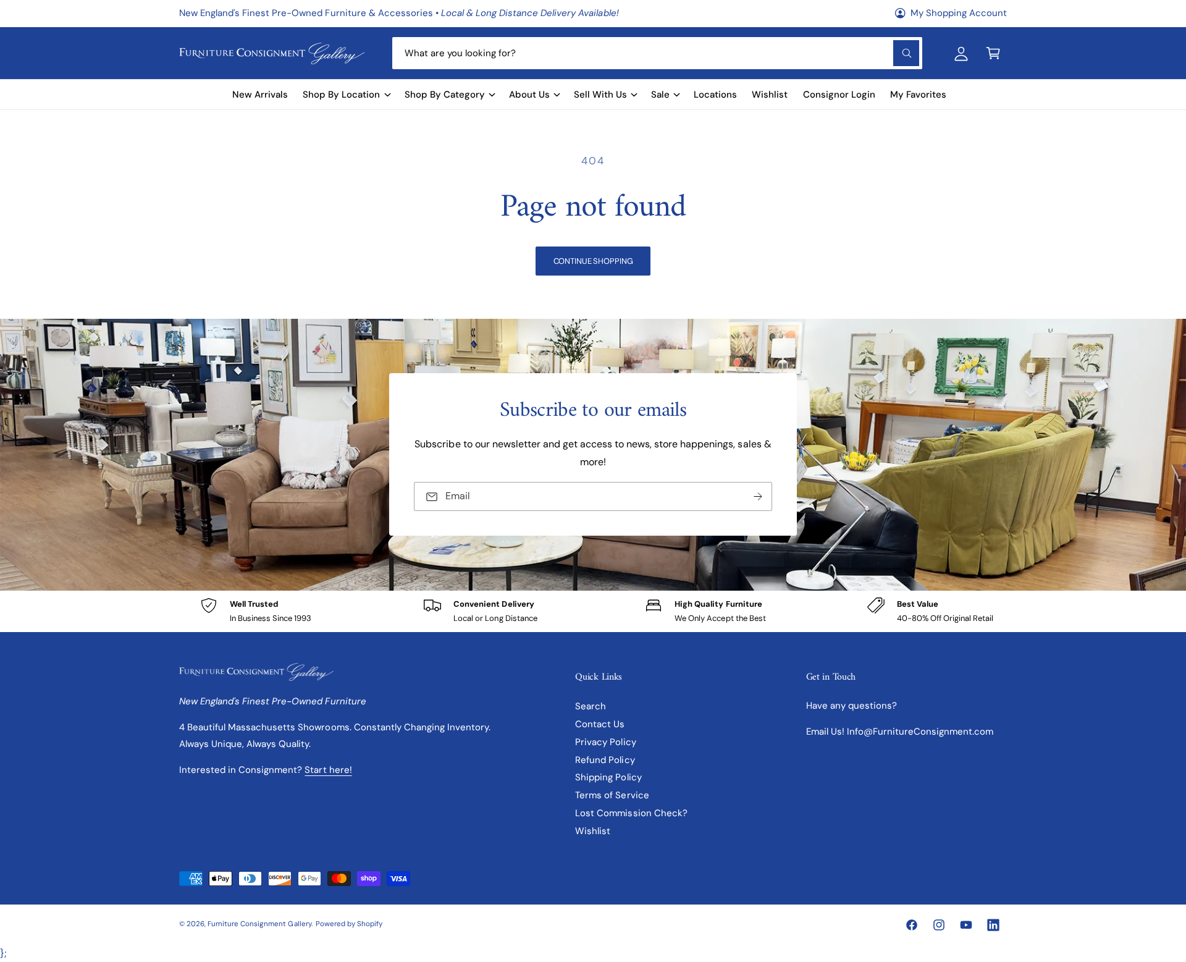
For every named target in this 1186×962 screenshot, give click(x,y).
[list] (593, 611)
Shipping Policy (608, 777)
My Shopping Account (959, 13)
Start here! (328, 770)
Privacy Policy (605, 742)
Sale (660, 94)
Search (590, 706)
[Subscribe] (758, 497)
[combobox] (657, 53)
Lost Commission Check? (631, 813)
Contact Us (600, 724)
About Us (529, 94)
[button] (993, 53)
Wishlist (592, 831)
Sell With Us (600, 94)
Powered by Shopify (349, 924)
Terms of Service (612, 795)
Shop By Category (445, 94)
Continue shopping (593, 261)
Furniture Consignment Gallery (259, 924)
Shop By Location (341, 94)
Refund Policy (604, 760)
